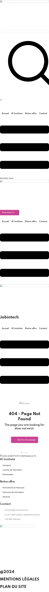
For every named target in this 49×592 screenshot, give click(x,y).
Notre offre (31, 113)
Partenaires (8, 474)
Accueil (5, 113)
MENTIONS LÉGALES (19, 579)
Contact (43, 113)
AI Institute (16, 113)
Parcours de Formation (13, 492)
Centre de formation (12, 470)
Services (6, 496)
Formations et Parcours (13, 487)
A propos (7, 465)
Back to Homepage (26, 440)
